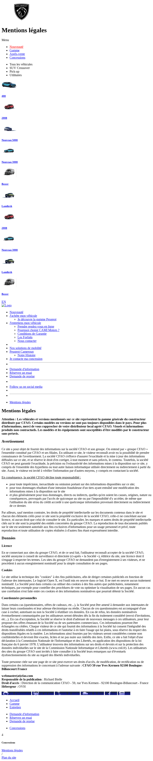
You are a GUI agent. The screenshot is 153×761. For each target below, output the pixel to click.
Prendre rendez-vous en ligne (36, 326)
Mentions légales (20, 402)
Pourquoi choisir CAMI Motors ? (38, 330)
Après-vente (17, 54)
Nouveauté (16, 46)
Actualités (124, 693)
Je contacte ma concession (26, 358)
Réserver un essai (43, 693)
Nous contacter (27, 341)
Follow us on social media (26, 386)
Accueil (14, 700)
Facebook (111, 693)
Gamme (15, 50)
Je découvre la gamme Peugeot (37, 319)
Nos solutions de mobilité (25, 348)
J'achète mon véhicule (23, 315)
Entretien (15, 707)
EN (4, 301)
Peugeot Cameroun (22, 351)
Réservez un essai (21, 372)
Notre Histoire (26, 355)
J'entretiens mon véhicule (25, 323)
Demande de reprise (22, 376)
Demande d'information (24, 369)
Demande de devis (92, 693)
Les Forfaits (25, 337)
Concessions (17, 57)
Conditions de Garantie (32, 333)
